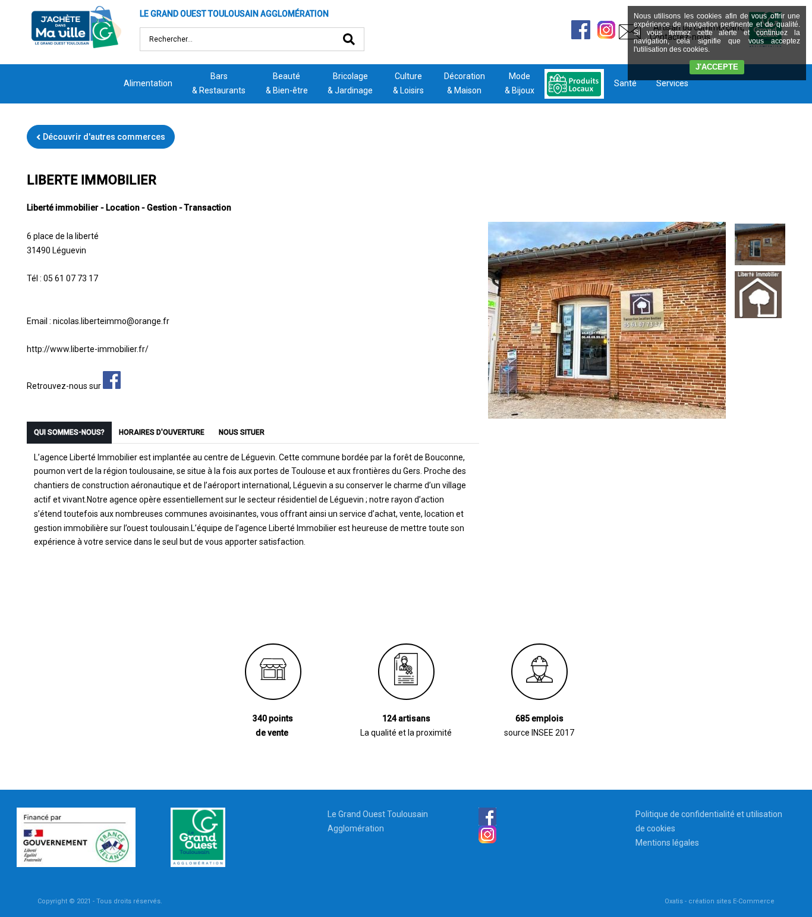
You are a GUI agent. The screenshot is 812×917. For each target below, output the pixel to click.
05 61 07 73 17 (70, 278)
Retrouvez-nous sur (65, 386)
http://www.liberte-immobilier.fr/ (88, 349)
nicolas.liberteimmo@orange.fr (111, 321)
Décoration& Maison (464, 83)
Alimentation (148, 83)
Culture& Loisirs (408, 83)
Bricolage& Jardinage (350, 83)
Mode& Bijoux (519, 83)
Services (672, 83)
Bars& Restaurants (219, 83)
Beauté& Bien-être (287, 83)
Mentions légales (667, 842)
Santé (625, 83)
